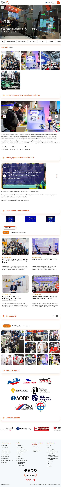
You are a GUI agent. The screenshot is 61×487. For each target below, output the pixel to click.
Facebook (25, 470)
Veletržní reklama (22, 452)
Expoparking (20, 447)
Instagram (29, 470)
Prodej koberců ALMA (22, 460)
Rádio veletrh (21, 454)
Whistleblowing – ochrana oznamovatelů (53, 456)
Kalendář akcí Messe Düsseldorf (37, 451)
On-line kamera (5, 458)
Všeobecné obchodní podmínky (53, 452)
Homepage (4, 445)
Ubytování (20, 445)
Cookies (50, 447)
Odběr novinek (30, 475)
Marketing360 (21, 465)
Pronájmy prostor (6, 452)
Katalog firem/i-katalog (23, 450)
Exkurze (50, 463)
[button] (49, 2)
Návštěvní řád (51, 450)
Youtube (32, 470)
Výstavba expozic (6, 454)
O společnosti (5, 456)
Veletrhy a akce (5, 450)
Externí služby (21, 458)
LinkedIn (35, 470)
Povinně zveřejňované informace (53, 459)
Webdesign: (54, 484)
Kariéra (49, 466)
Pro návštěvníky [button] (22, 41)
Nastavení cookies (5, 484)
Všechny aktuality (9, 228)
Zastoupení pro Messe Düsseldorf (38, 447)
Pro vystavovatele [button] (10, 41)
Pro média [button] (32, 41)
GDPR (49, 445)
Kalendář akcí (5, 447)
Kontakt (51, 41)
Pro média (50, 461)
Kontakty (4, 462)
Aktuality (42, 41)
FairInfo (19, 456)
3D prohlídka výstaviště (7, 460)
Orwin (58, 484)
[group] (6, 232)
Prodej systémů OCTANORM (21, 463)
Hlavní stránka (4, 47)
